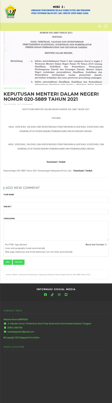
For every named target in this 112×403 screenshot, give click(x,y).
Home (8, 274)
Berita (15, 274)
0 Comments (28, 104)
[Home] (10, 11)
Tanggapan (9, 219)
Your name (9, 195)
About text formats (94, 244)
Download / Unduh (56, 162)
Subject (8, 207)
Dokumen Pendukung (15, 88)
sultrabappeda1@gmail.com (20, 331)
